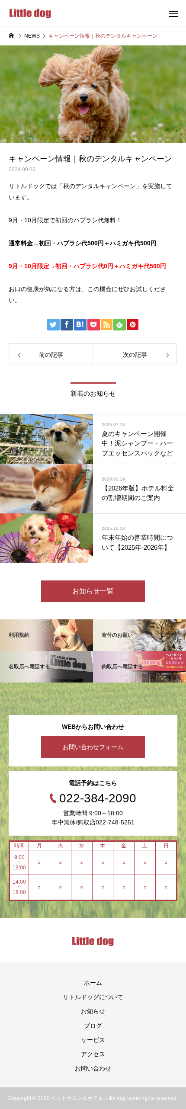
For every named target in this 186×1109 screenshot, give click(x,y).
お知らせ (93, 1011)
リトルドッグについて (93, 997)
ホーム (93, 982)
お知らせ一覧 (93, 591)
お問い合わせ (93, 1068)
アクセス (93, 1054)
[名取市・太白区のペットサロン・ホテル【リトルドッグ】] (30, 13)
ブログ (93, 1025)
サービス (93, 1039)
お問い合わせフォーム (93, 747)
